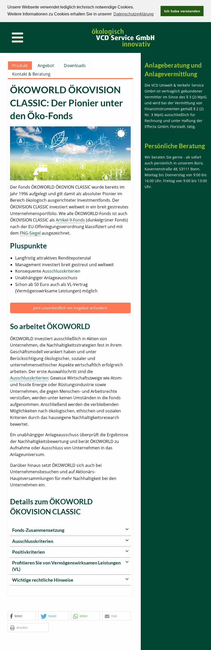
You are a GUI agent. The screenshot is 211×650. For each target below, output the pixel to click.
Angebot (46, 65)
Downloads (75, 65)
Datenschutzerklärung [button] (133, 14)
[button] (22, 616)
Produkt (20, 65)
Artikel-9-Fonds (70, 220)
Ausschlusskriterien (61, 271)
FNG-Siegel (30, 233)
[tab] (70, 530)
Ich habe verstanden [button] (182, 11)
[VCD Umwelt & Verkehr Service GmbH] (123, 37)
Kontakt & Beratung (31, 74)
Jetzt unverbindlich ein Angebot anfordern (70, 307)
